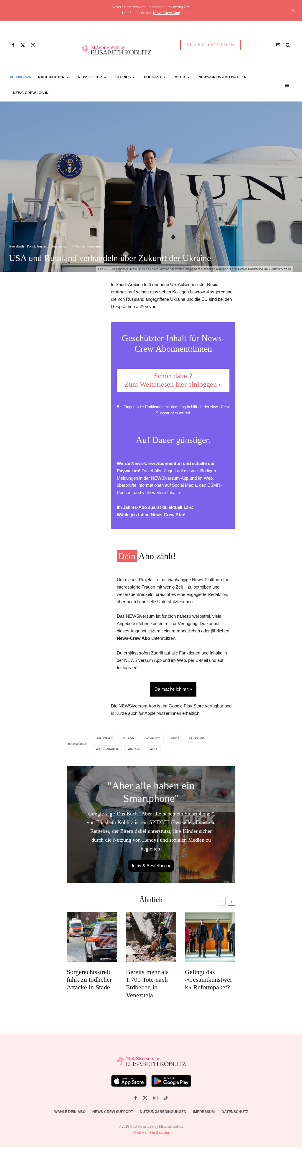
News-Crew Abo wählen (222, 77)
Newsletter (90, 77)
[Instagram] (33, 45)
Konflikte (153, 738)
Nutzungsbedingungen (163, 1112)
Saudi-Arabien (107, 749)
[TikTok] (165, 1098)
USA (154, 749)
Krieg (175, 738)
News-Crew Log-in (31, 93)
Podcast (152, 77)
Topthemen (59, 246)
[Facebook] (13, 45)
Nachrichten (51, 77)
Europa (129, 738)
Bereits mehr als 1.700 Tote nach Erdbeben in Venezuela (147, 983)
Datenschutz (234, 1112)
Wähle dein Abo (70, 1112)
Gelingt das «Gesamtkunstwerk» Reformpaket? (208, 979)
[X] (22, 45)
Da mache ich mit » (173, 689)
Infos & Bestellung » (151, 865)
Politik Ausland (37, 246)
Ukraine (135, 749)
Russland (198, 738)
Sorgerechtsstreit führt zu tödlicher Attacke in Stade (89, 979)
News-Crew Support (112, 1112)
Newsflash (16, 246)
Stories (123, 77)
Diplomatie (105, 738)
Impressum (204, 1112)
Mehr (180, 77)
